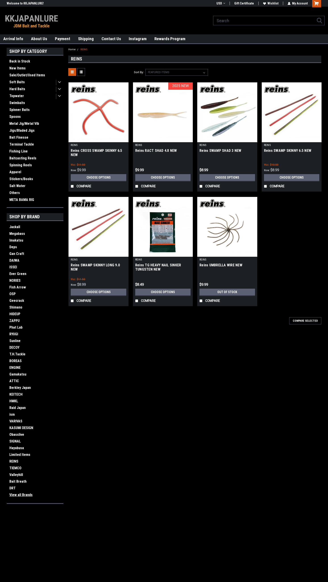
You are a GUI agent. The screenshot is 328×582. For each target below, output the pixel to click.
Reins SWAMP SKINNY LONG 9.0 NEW (95, 267)
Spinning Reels (20, 165)
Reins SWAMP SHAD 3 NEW (220, 150)
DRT (12, 488)
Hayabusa (16, 448)
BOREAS (15, 361)
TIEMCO (15, 468)
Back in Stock (19, 61)
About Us (39, 38)
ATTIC (14, 381)
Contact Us (111, 38)
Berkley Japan (20, 388)
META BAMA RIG (21, 200)
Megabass (17, 234)
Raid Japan (17, 408)
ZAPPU (14, 321)
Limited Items (19, 455)
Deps (13, 247)
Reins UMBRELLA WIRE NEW (220, 265)
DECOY (14, 347)
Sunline (15, 341)
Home (72, 49)
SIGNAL (15, 441)
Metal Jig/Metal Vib (24, 123)
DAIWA (14, 260)
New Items (17, 68)
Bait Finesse (18, 137)
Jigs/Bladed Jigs (22, 130)
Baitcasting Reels (22, 158)
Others (14, 193)
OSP (12, 294)
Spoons (15, 117)
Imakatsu (16, 240)
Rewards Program (169, 38)
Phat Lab (16, 327)
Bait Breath (18, 481)
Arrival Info (13, 38)
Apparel (15, 172)
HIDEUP (14, 314)
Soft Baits (17, 82)
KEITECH (16, 394)
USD (219, 3)
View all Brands (21, 495)
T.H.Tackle (17, 354)
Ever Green (17, 274)
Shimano (15, 307)
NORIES (15, 280)
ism (12, 414)
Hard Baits (17, 89)
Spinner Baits (19, 110)
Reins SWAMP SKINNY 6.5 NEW (287, 150)
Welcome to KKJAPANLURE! (25, 3)
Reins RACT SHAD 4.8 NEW (156, 150)
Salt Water (17, 186)
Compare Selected (305, 320)
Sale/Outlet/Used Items (27, 75)
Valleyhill (16, 475)
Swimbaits (17, 103)
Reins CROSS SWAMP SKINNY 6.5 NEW (96, 152)
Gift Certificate (244, 3)
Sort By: (139, 72)
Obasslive (16, 434)
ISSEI (13, 267)
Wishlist (273, 3)
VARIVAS (15, 421)
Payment (62, 38)
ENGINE (15, 367)
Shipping (86, 38)
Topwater (16, 96)
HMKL (13, 401)
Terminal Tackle (21, 144)
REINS (13, 461)
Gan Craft (16, 254)
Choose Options (99, 177)
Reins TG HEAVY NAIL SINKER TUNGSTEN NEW (158, 267)
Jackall (14, 227)
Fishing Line (18, 151)
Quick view (98, 139)
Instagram (138, 38)
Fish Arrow (17, 287)
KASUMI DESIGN (21, 428)
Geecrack (16, 300)
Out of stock (227, 292)
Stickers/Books (21, 179)
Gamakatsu (17, 374)
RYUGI (13, 334)
